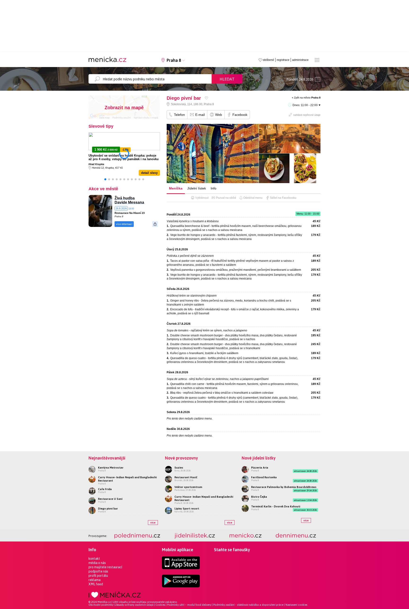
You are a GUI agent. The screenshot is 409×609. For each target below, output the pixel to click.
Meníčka (175, 188)
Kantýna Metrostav (110, 467)
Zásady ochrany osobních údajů (134, 604)
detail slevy (149, 173)
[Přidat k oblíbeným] (206, 98)
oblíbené (268, 60)
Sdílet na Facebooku (283, 197)
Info (213, 188)
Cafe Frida (105, 489)
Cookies (160, 604)
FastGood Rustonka (264, 477)
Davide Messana (129, 202)
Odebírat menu (252, 197)
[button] (105, 179)
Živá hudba (125, 198)
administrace (300, 60)
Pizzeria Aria (259, 467)
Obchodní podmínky (101, 604)
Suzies (178, 467)
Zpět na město (307, 97)
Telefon (179, 115)
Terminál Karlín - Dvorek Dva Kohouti (275, 506)
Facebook (239, 115)
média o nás (97, 563)
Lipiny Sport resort (186, 508)
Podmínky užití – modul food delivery (189, 604)
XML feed (96, 584)
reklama (95, 580)
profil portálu (98, 575)
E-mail (200, 115)
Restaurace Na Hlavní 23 (130, 213)
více (153, 522)
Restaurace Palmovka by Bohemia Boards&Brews (283, 487)
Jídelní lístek (196, 188)
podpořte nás (98, 571)
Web (218, 115)
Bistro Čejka (259, 496)
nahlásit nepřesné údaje (306, 114)
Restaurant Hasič (185, 477)
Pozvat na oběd (226, 197)
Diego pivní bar (108, 508)
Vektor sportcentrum (188, 487)
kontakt (94, 558)
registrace (283, 60)
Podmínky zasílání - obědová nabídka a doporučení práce (248, 604)
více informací (124, 224)
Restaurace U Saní (110, 499)
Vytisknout (202, 197)
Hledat (227, 79)
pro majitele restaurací (105, 567)
